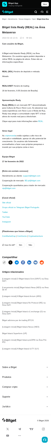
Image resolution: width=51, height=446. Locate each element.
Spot (33, 19)
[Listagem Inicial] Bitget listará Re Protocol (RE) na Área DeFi (24, 304)
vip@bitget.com (9, 188)
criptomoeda (10, 135)
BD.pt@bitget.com (32, 180)
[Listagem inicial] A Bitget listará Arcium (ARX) (21, 296)
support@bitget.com (31, 176)
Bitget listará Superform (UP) (14, 333)
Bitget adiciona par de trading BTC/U (18, 320)
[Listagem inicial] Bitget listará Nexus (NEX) (20, 327)
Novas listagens (25, 19)
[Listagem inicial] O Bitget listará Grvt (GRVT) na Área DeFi (25, 280)
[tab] (25, 367)
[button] (25, 367)
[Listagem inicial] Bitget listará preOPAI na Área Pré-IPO (24, 341)
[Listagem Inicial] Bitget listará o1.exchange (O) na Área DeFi (24, 312)
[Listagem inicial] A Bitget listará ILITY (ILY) (20, 349)
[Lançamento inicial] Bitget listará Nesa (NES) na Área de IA (25, 288)
